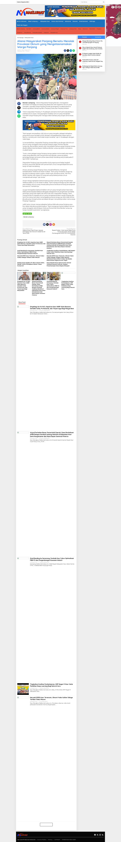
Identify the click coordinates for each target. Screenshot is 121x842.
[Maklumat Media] (30, 11)
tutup (107, 5)
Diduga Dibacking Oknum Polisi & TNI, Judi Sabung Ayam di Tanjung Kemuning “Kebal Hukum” (92, 41)
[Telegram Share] (71, 50)
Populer (84, 37)
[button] (103, 2)
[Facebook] (44, 224)
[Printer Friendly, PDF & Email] (27, 213)
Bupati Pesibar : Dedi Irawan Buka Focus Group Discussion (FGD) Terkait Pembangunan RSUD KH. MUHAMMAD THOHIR (63, 232)
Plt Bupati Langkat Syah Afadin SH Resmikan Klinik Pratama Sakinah (91, 54)
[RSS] (53, 224)
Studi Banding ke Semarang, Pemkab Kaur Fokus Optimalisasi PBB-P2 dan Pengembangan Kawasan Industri (30, 252)
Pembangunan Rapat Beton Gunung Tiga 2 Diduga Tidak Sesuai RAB (92, 66)
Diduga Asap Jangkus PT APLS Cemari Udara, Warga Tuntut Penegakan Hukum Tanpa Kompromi (30, 264)
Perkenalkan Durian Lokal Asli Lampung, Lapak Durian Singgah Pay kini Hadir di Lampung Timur (92, 60)
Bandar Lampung (28, 217)
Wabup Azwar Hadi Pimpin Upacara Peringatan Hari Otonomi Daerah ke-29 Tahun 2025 (34, 231)
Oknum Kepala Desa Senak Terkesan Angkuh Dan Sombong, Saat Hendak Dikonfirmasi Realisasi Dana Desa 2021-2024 (93, 47)
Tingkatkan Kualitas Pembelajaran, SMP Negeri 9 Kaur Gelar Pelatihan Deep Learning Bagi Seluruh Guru (61, 252)
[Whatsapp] (73, 50)
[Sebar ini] (65, 50)
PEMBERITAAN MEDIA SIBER (69, 839)
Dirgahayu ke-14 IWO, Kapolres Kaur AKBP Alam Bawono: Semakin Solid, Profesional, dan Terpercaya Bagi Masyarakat (31, 244)
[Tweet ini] (68, 50)
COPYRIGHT (57, 839)
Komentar (98, 37)
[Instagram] (50, 224)
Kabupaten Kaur (21, 51)
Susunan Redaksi (41, 839)
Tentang (50, 839)
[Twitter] (47, 224)
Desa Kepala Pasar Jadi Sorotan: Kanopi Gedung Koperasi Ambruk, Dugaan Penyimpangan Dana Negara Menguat (59, 264)
